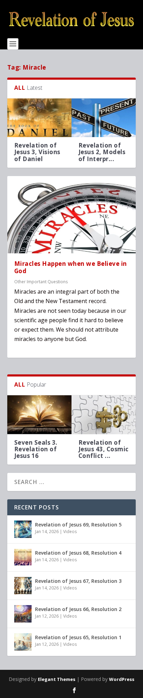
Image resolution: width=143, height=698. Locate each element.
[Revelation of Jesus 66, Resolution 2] (23, 613)
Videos (70, 531)
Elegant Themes (56, 679)
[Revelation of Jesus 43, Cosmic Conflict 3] (104, 414)
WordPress (121, 679)
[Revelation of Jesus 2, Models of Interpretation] (104, 117)
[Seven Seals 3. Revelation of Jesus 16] (39, 414)
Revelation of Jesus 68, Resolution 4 (78, 552)
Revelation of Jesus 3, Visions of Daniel (37, 151)
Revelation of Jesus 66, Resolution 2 (78, 609)
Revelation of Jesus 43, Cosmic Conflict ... (103, 449)
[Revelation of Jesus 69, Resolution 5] (23, 529)
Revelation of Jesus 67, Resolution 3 (78, 581)
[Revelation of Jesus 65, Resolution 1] (23, 642)
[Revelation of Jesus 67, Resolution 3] (23, 585)
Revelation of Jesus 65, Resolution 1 (78, 637)
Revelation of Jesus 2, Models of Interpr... (102, 151)
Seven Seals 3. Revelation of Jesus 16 (36, 449)
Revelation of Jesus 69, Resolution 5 (78, 524)
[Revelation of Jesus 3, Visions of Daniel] (39, 117)
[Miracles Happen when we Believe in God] (71, 214)
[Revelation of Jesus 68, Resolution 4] (23, 557)
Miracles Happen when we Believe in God (70, 267)
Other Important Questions (41, 282)
